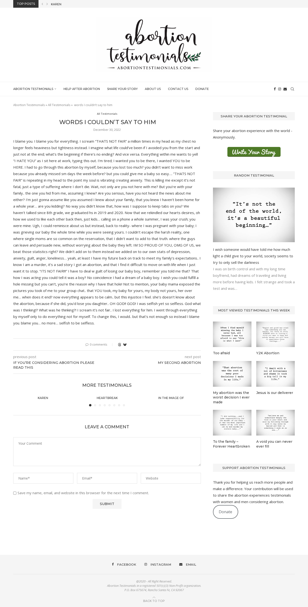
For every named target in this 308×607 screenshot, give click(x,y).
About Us (153, 89)
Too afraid (221, 353)
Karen (56, 4)
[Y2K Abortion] (275, 334)
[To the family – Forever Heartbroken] (232, 423)
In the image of (171, 398)
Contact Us (178, 89)
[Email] (285, 89)
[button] (42, 4)
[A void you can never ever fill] (275, 423)
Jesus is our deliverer (274, 393)
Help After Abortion (82, 89)
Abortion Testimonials (33, 89)
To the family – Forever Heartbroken (231, 444)
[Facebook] (275, 89)
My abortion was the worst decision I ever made (231, 397)
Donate (202, 89)
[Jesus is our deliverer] (275, 374)
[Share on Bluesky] (125, 344)
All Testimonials (59, 105)
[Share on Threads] (119, 344)
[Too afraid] (232, 334)
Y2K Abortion (267, 353)
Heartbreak (106, 398)
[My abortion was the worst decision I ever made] (232, 374)
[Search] (292, 89)
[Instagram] (279, 89)
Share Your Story (122, 89)
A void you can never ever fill (274, 444)
